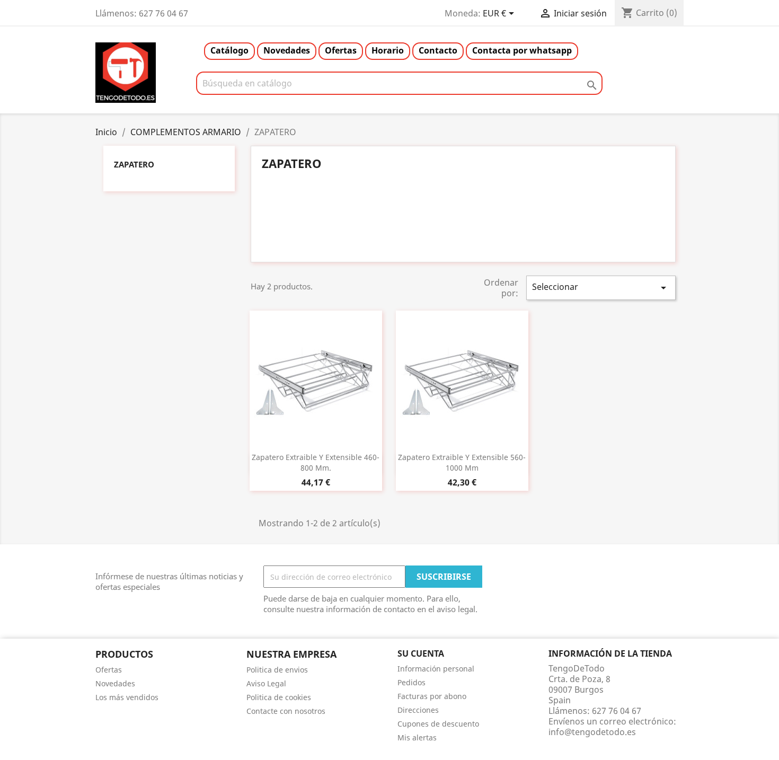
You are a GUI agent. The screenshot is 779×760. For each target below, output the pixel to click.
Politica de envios (277, 670)
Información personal (435, 669)
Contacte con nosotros (285, 711)
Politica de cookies (278, 697)
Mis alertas (417, 737)
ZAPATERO (134, 164)
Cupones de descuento (438, 724)
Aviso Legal (266, 683)
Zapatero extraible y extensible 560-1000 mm (462, 462)
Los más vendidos (126, 697)
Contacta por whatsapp (522, 50)
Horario (387, 50)
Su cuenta (420, 653)
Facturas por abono (431, 696)
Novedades (286, 50)
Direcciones (418, 710)
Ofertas (341, 50)
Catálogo (229, 50)
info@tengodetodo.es (592, 732)
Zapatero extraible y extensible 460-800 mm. (315, 462)
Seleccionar (601, 287)
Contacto (438, 50)
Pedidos (411, 682)
